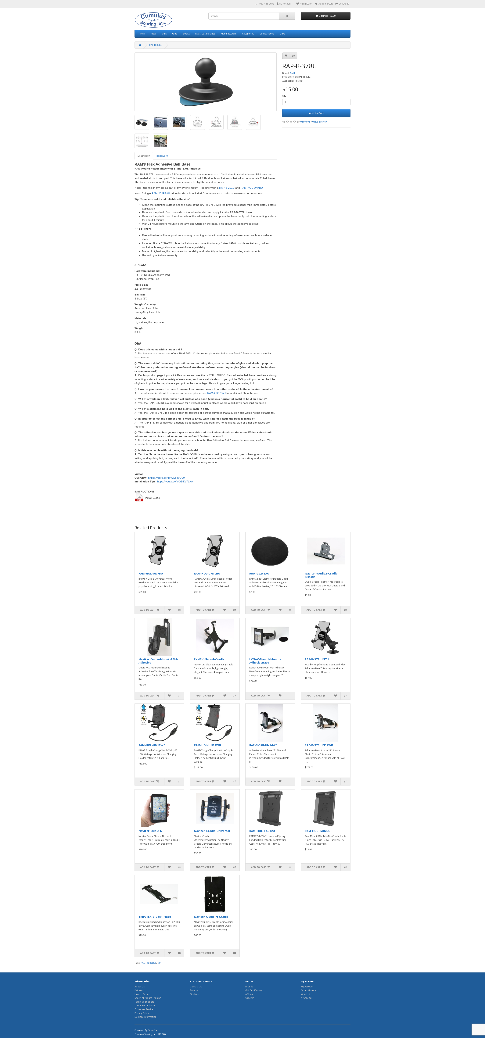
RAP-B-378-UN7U (317, 659)
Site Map (194, 994)
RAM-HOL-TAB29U (317, 831)
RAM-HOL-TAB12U (262, 831)
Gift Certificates (253, 990)
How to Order (142, 994)
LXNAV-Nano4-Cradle (209, 659)
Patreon (139, 990)
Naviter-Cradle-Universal (212, 831)
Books (186, 33)
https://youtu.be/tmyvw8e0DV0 (166, 477)
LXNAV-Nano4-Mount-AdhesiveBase (265, 660)
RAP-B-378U (155, 45)
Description (144, 155)
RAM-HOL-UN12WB (151, 745)
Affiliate (249, 994)
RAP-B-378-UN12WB (319, 745)
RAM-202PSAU (161, 193)
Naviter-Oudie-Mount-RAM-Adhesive (158, 660)
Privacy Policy (142, 1013)
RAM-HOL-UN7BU (252, 187)
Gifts (174, 33)
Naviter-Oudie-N (150, 831)
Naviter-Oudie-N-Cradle (211, 916)
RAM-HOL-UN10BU (207, 573)
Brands (249, 986)
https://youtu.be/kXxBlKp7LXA (175, 481)
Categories (248, 33)
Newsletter (306, 998)
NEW (153, 33)
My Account (307, 986)
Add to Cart (316, 113)
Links (282, 33)
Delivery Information (145, 1016)
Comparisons (267, 33)
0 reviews (305, 121)
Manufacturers (228, 33)
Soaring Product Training (148, 998)
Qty (284, 96)
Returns (194, 990)
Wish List (305, 994)
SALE (164, 33)
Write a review (319, 121)
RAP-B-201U (227, 187)
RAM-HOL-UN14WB (207, 745)
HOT (142, 33)
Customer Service (144, 1009)
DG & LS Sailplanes (205, 33)
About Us (140, 986)
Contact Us (196, 986)
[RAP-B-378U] (206, 81)
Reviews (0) (162, 155)
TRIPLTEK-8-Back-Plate (154, 916)
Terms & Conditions (145, 1005)
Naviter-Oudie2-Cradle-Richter (322, 574)
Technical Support (144, 1001)
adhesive (151, 962)
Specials (249, 998)
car (159, 962)
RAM (292, 73)
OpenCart (153, 1030)
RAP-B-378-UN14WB (263, 745)
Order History (308, 990)
